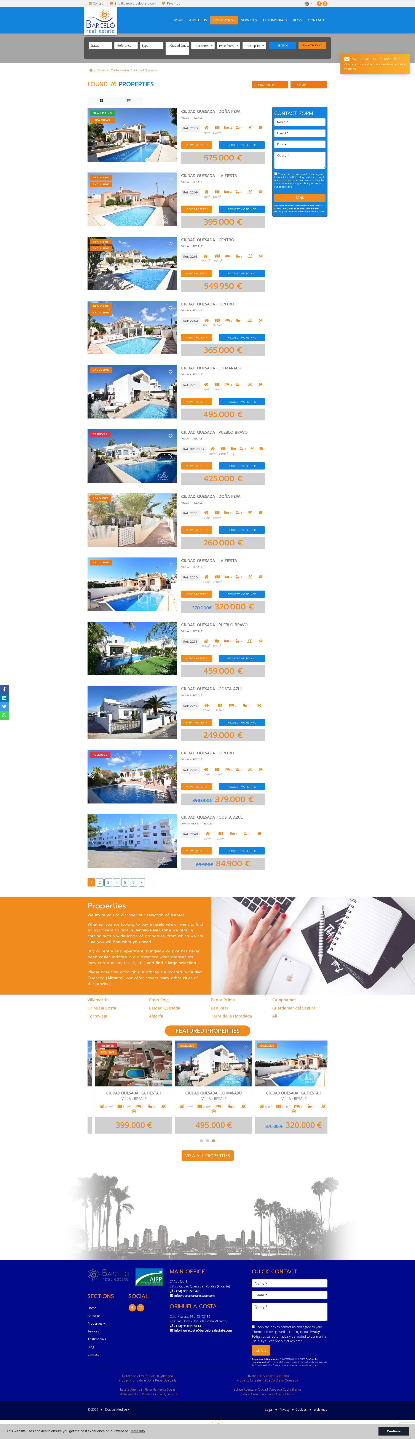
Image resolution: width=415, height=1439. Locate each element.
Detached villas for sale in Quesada (147, 1376)
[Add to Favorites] (170, 114)
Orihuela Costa (102, 1008)
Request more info (242, 145)
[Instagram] (325, 3)
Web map (320, 1409)
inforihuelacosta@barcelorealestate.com (203, 1330)
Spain (101, 70)
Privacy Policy (287, 180)
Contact (99, 3)
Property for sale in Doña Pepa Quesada (148, 1380)
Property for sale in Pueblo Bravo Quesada (267, 1380)
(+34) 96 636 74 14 (187, 1326)
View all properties (207, 1155)
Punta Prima (223, 999)
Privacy (284, 1409)
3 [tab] (213, 1140)
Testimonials (274, 20)
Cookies (301, 1409)
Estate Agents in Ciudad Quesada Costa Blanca (267, 1389)
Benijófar (219, 1008)
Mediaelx (122, 1409)
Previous (93, 136)
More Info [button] (138, 1431)
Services (249, 20)
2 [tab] (207, 1140)
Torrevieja (97, 1016)
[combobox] (100, 45)
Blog (297, 20)
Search (282, 45)
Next (171, 136)
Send (300, 197)
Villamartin (98, 999)
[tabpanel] (287, 1087)
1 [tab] (201, 1140)
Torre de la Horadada (231, 1016)
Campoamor (284, 999)
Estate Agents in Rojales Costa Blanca (268, 1394)
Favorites (173, 3)
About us (198, 20)
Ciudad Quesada (145, 70)
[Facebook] (319, 3)
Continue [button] (394, 1431)
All (274, 1016)
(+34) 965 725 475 (187, 1291)
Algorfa (156, 1016)
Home (178, 20)
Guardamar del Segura (294, 1008)
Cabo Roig (159, 999)
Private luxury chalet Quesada (267, 1376)
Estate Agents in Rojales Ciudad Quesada (147, 1394)
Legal (269, 1409)
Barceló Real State (100, 21)
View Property (197, 145)
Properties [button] (222, 20)
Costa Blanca (120, 70)
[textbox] (101, 45)
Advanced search (312, 45)
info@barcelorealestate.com (135, 3)
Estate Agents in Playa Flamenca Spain (147, 1389)
